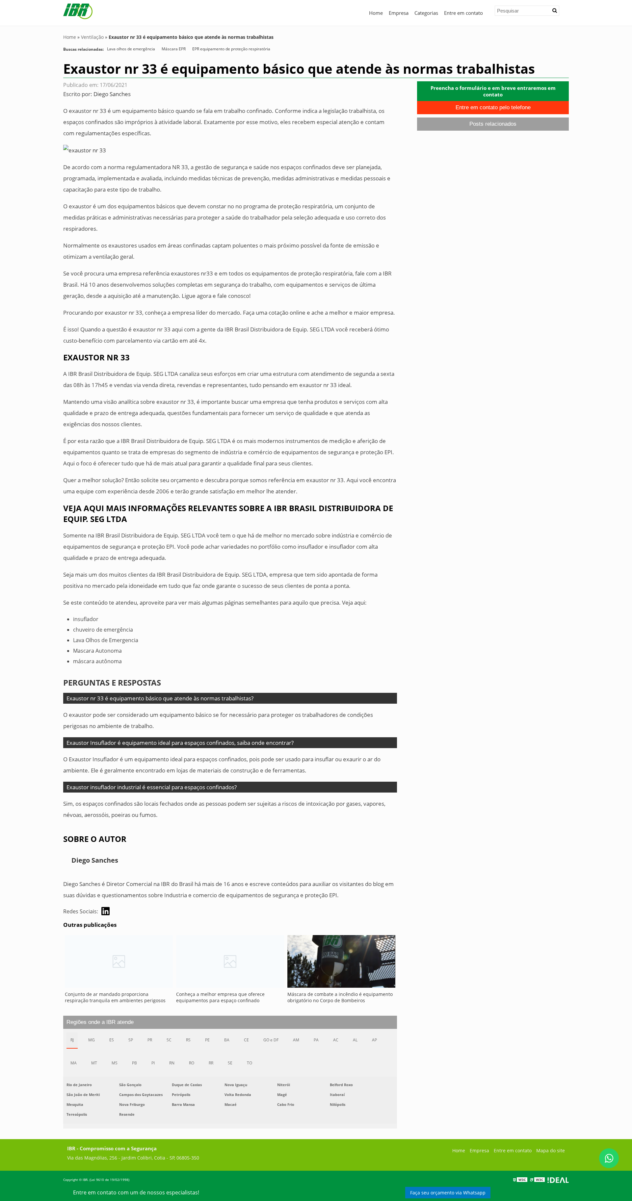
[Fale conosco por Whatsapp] (609, 1158)
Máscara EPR (174, 49)
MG (91, 1040)
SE (230, 1063)
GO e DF (270, 1040)
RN (171, 1063)
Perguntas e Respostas (112, 682)
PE (207, 1040)
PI (153, 1063)
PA (316, 1040)
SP (130, 1040)
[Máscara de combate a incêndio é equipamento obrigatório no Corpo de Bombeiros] (341, 963)
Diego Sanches (112, 94)
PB (134, 1063)
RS (188, 1040)
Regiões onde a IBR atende (100, 1022)
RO (191, 1063)
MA (73, 1063)
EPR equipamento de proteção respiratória (231, 49)
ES (111, 1040)
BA (226, 1040)
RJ (72, 1040)
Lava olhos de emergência (131, 49)
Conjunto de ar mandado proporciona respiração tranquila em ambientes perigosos (115, 997)
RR (211, 1063)
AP (374, 1040)
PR (149, 1040)
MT (94, 1063)
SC (169, 1040)
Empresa (398, 13)
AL (355, 1040)
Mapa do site (550, 1150)
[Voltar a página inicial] (77, 10)
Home (376, 13)
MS (115, 1063)
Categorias (426, 13)
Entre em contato (463, 13)
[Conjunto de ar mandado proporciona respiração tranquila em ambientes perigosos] (119, 963)
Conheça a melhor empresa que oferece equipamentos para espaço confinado (220, 997)
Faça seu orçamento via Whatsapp (448, 1192)
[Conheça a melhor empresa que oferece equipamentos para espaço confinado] (230, 963)
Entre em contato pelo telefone (493, 107)
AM (296, 1040)
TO (249, 1063)
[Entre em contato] (84, 150)
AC (335, 1040)
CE (246, 1040)
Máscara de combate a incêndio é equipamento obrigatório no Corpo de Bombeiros (340, 997)
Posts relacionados (492, 124)
